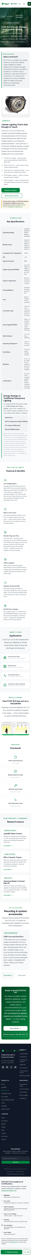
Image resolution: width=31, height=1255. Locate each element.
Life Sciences (23, 1067)
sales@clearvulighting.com (15, 206)
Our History (4, 1121)
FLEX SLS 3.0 (5, 1090)
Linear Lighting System (7, 1099)
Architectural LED (6, 1093)
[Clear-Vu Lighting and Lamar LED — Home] (9, 4)
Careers (3, 1133)
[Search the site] (24, 3)
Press (3, 1130)
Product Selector (24, 1089)
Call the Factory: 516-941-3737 (14, 1034)
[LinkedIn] (2, 1067)
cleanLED (4, 1106)
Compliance (23, 1098)
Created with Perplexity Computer (15, 1174)
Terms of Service (19, 1171)
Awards (3, 1127)
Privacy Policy (10, 1171)
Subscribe (15, 1162)
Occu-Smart (4, 1096)
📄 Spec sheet (21, 975)
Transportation (24, 1053)
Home (3, 16)
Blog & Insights (24, 1095)
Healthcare (23, 1064)
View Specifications (12, 196)
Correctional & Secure (24, 1071)
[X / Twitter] (11, 1067)
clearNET (4, 1087)
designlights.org (14, 1242)
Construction (10, 16)
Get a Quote (14, 1028)
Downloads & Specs (23, 1085)
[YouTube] (15, 1067)
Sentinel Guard (5, 1109)
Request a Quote (11, 190)
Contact (3, 1139)
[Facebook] (7, 1067)
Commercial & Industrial (23, 1060)
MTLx (3, 1084)
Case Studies (23, 1092)
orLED (3, 1103)
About (3, 1117)
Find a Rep (4, 1136)
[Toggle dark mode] (20, 3)
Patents (3, 1124)
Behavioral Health (25, 1075)
